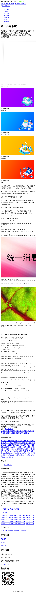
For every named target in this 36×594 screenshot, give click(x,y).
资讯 (5, 19)
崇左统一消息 (30, 515)
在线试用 (4, 530)
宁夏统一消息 (5, 518)
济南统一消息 (5, 520)
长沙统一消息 (13, 524)
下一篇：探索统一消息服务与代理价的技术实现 (15, 433)
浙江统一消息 (21, 520)
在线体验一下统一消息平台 (11, 509)
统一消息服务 (9, 429)
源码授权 (17, 4)
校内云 (5, 512)
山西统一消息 (5, 522)
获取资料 (10, 530)
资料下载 (6, 17)
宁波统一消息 (21, 522)
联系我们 (6, 21)
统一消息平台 (20, 2)
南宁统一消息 (13, 522)
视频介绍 (23, 4)
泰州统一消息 (21, 524)
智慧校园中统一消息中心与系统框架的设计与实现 (18, 451)
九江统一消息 (13, 518)
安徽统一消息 (30, 520)
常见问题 (6, 15)
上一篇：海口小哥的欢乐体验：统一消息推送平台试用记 (17, 431)
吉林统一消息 (5, 515)
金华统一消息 (5, 524)
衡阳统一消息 (21, 518)
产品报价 (6, 11)
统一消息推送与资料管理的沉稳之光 (11, 441)
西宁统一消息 (30, 522)
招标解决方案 (10, 4)
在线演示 (3, 4)
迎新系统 (3, 545)
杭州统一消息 (30, 518)
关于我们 (6, 13)
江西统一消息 (13, 520)
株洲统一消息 (13, 515)
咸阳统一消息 (30, 524)
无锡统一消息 (21, 515)
